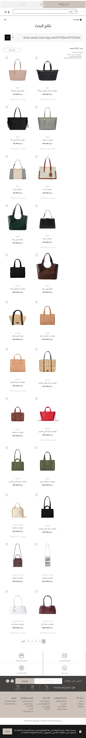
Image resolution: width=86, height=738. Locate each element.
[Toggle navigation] (43, 11)
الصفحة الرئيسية (77, 52)
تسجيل (25, 681)
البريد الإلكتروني (18, 689)
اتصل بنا (47, 689)
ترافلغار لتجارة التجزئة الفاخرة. (47, 720)
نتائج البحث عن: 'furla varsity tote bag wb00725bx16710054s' (72, 56)
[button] (36, 58)
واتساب (32, 689)
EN (5, 20)
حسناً (7, 731)
